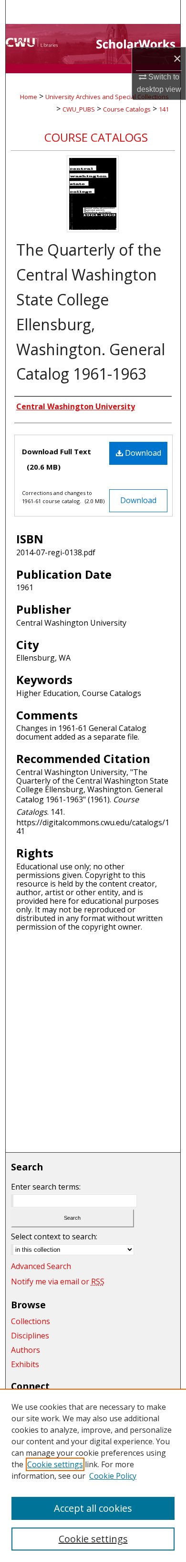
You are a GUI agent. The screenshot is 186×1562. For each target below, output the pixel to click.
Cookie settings (55, 1464)
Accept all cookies (93, 1508)
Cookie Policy (112, 1476)
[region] (93, 1475)
